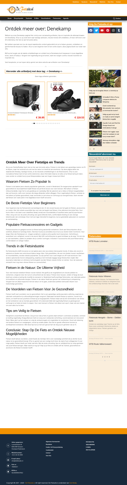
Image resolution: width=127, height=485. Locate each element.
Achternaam (93, 173)
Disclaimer (49, 444)
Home (10, 18)
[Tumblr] (119, 30)
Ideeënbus (76, 2)
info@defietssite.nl (17, 461)
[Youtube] (102, 30)
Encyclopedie (18, 18)
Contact (118, 2)
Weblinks (102, 2)
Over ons (111, 2)
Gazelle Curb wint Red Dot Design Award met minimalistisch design (111, 125)
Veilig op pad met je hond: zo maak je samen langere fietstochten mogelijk (111, 117)
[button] (32, 123)
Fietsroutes (57, 18)
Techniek (29, 18)
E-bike (36, 18)
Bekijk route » (94, 247)
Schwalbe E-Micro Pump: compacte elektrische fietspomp (111, 99)
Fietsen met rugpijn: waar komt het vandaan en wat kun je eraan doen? (111, 134)
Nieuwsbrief (93, 2)
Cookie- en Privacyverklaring (54, 447)
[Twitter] (96, 30)
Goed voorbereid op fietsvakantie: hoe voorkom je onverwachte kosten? (111, 108)
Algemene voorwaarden (53, 441)
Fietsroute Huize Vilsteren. (100, 276)
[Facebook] (91, 30)
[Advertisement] (84, 9)
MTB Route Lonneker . (98, 241)
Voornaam (92, 166)
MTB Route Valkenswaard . (100, 344)
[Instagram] (113, 30)
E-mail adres (93, 180)
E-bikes (88, 447)
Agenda (65, 18)
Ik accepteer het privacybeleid (100, 190)
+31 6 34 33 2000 (17, 455)
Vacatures (84, 2)
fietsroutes (90, 442)
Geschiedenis (46, 18)
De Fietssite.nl (30, 483)
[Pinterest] (108, 30)
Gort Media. (73, 483)
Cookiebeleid (49, 450)
